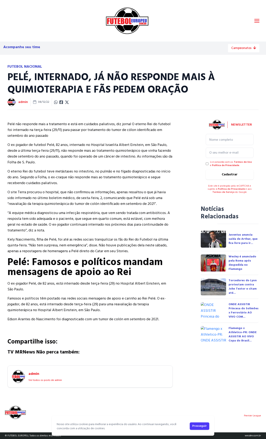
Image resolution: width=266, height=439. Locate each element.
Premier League (252, 416)
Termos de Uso (243, 162)
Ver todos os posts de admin (45, 380)
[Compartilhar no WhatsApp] (55, 102)
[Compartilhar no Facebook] (61, 102)
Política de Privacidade (225, 165)
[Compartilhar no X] (67, 102)
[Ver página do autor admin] (11, 102)
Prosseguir (199, 426)
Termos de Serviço (223, 192)
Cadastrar (230, 174)
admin (23, 102)
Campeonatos (241, 48)
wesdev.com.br (253, 436)
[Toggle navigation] (256, 20)
